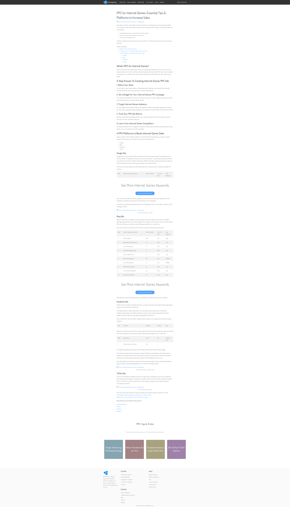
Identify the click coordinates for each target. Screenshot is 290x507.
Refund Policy (152, 487)
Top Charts (149, 2)
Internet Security (121, 404)
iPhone (119, 406)
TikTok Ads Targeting (126, 482)
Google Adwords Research (128, 495)
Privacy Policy (152, 484)
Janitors (119, 409)
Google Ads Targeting (126, 479)
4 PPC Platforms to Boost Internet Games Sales (132, 53)
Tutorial (123, 484)
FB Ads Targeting (125, 492)
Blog (122, 497)
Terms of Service (153, 482)
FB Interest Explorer (126, 474)
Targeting (122, 2)
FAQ (150, 479)
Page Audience (131, 2)
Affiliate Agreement (154, 477)
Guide (156, 2)
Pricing (162, 2)
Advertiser (140, 2)
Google (124, 55)
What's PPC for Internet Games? (128, 49)
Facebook (125, 59)
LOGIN (179, 2)
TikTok (124, 62)
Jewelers (119, 411)
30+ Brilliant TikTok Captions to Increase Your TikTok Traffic (134, 395)
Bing (124, 57)
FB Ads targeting (125, 477)
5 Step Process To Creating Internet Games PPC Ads (133, 51)
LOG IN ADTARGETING (145, 193)
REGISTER (184, 2)
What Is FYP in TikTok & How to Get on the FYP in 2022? (132, 397)
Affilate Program (153, 474)
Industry (123, 502)
